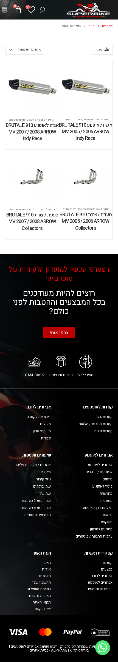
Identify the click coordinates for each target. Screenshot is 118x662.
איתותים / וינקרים (99, 472)
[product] (85, 86)
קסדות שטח (103, 431)
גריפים (108, 479)
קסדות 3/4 (104, 417)
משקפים (106, 522)
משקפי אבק (42, 431)
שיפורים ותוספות (72, 119)
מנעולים (106, 501)
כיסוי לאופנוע (102, 486)
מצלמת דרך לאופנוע (98, 508)
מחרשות (106, 493)
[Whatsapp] (102, 647)
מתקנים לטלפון (101, 529)
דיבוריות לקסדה (39, 417)
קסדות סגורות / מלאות (95, 424)
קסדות (46, 438)
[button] (4, 10)
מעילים (45, 424)
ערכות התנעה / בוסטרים (94, 536)
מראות (108, 515)
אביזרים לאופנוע (100, 465)
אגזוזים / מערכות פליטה (96, 119)
